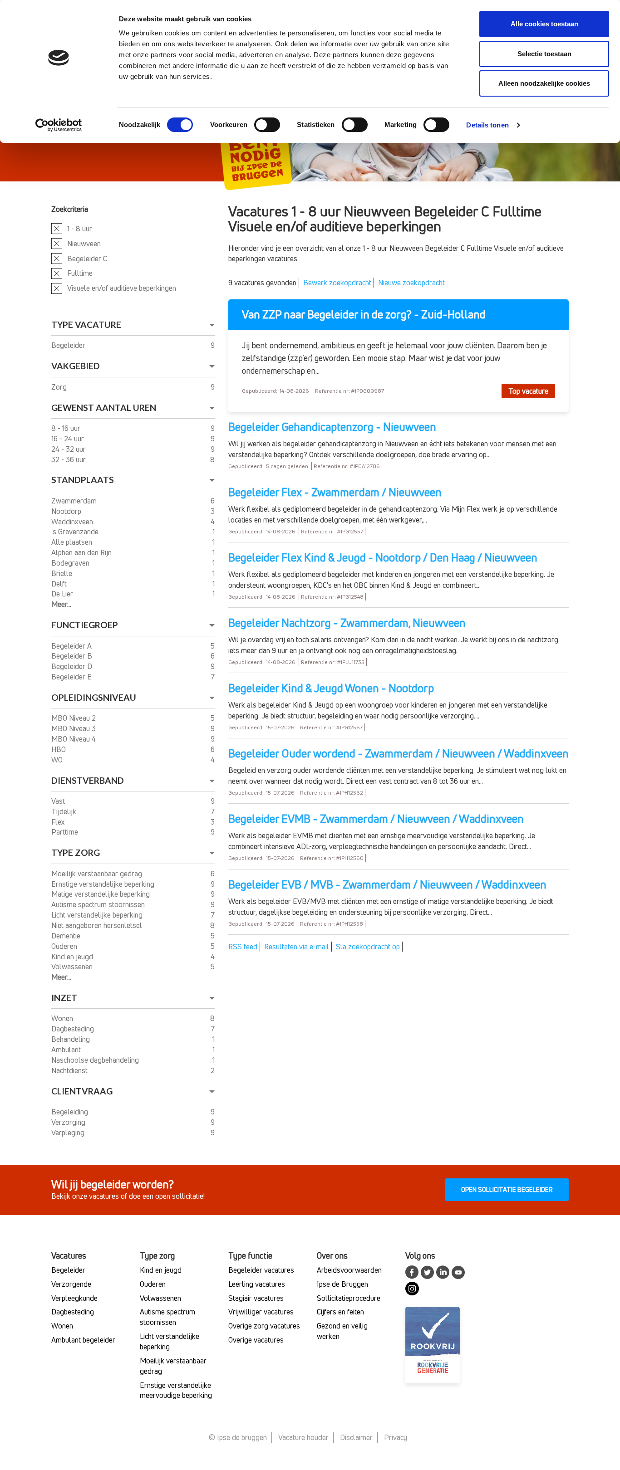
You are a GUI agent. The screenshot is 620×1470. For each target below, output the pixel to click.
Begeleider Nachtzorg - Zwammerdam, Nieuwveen (347, 622)
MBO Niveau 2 (74, 718)
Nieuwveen (84, 244)
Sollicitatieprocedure (348, 1298)
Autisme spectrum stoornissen (99, 904)
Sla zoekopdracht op (368, 947)
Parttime (65, 832)
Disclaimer (356, 1437)
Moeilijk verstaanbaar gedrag (97, 874)
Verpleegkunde (74, 1298)
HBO (59, 749)
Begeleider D (72, 666)
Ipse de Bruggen (342, 1284)
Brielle (62, 573)
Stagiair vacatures (256, 1298)
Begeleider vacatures (261, 1270)
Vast (59, 801)
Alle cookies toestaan (544, 24)
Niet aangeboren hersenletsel (97, 925)
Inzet (64, 997)
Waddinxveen (73, 522)
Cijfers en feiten (340, 1312)
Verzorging (69, 1122)
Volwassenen (72, 967)
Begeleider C (87, 259)
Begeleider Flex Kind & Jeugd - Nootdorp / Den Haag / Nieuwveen (382, 557)
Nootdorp (67, 511)
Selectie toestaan (544, 54)
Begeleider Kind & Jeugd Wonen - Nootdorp (331, 688)
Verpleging (68, 1133)
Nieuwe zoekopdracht (411, 283)
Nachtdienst (70, 1070)
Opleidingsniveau (93, 697)
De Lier (63, 594)
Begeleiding (70, 1112)
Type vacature (86, 324)
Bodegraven (71, 563)
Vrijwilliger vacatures (261, 1312)
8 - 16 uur (66, 428)
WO (57, 760)
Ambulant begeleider (83, 1340)
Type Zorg (75, 852)
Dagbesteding (73, 1029)
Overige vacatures (256, 1340)
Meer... (61, 604)
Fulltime (80, 273)
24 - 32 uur (69, 449)
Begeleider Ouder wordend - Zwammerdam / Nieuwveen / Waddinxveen (398, 753)
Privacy (395, 1437)
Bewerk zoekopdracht (337, 283)
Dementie (66, 936)
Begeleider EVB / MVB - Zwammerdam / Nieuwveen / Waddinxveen (387, 884)
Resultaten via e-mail (296, 947)
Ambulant (67, 1050)
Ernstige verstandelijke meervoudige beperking (176, 1390)
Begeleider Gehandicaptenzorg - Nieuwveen (332, 427)
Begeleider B (72, 656)
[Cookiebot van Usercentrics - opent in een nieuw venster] (58, 125)
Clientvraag (82, 1091)
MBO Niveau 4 (74, 739)
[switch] (267, 124)
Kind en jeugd (73, 957)
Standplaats (82, 479)
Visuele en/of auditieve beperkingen (121, 288)
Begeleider (69, 345)
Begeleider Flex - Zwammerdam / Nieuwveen (335, 492)
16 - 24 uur (68, 439)
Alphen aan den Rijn (82, 552)
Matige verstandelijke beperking (101, 894)
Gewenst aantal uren (103, 407)
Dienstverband (87, 780)
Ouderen (65, 946)
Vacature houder (303, 1437)
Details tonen (487, 125)
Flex (59, 822)
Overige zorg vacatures (264, 1326)
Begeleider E (72, 677)
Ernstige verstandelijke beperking (103, 884)
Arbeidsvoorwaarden (349, 1270)
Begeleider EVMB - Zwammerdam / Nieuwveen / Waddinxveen (376, 818)
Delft (60, 584)
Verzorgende (71, 1284)
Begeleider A (72, 646)
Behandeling (71, 1039)
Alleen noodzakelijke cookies (544, 83)
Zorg (60, 387)
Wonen (63, 1018)
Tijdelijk (64, 811)
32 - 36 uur (69, 459)
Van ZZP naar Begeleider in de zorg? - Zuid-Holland (364, 314)
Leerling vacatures (256, 1284)
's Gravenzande (75, 532)
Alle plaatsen (72, 542)
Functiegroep (84, 625)
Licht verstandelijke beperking (97, 915)
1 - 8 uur (79, 229)
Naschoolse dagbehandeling (96, 1060)
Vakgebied (75, 366)
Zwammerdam (74, 501)
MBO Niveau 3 (74, 728)
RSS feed (242, 947)
